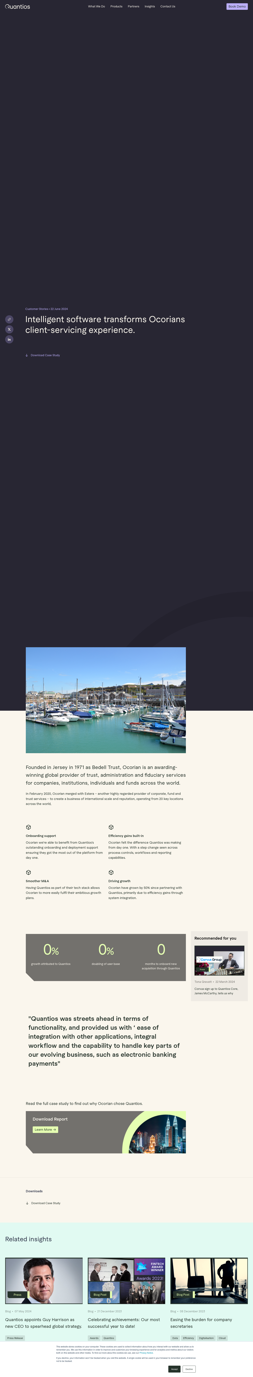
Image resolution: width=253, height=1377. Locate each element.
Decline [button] (189, 1369)
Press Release (15, 1338)
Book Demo (237, 6)
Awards (94, 1338)
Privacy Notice (146, 1352)
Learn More (43, 1129)
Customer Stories (36, 309)
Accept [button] (174, 1369)
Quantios (109, 1338)
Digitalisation (206, 1338)
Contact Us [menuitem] (167, 6)
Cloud (222, 1338)
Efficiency (188, 1338)
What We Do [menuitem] (96, 6)
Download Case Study (45, 355)
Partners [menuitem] (133, 6)
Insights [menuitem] (150, 6)
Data (175, 1338)
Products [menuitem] (116, 6)
